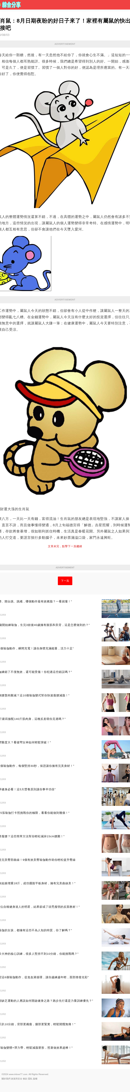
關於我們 (6, 1078)
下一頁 (65, 580)
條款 (25, 1078)
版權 (35, 1078)
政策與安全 (16, 1078)
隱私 (30, 1078)
